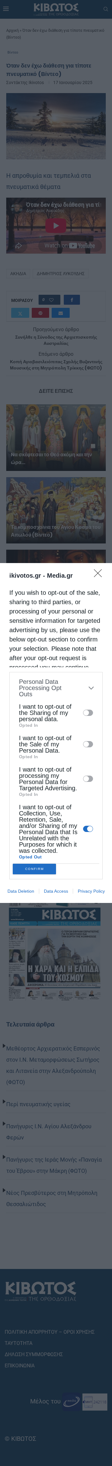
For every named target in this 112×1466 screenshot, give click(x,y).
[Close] (100, 575)
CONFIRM (34, 869)
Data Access (56, 891)
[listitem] (56, 688)
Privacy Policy (91, 891)
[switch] (88, 713)
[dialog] (56, 733)
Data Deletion (20, 891)
